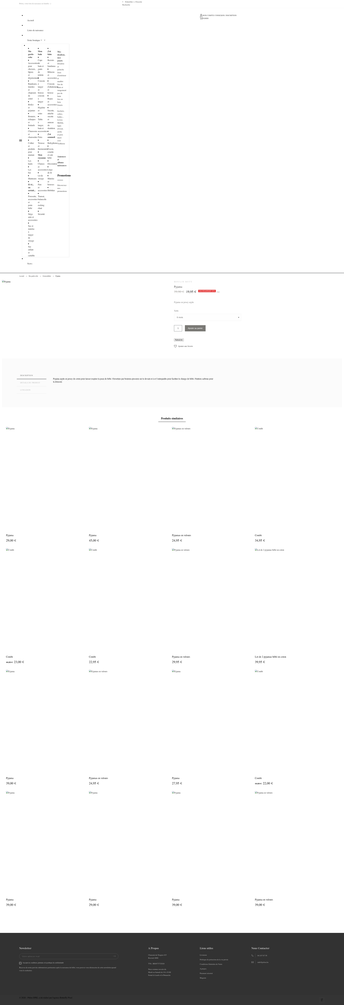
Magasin (203, 978)
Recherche (126, 4)
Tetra (40, 137)
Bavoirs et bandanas (50, 63)
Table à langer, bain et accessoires (41, 125)
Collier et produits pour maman (31, 149)
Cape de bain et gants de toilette (41, 67)
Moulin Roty (183, 281)
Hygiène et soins (41, 110)
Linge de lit (50, 171)
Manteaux (31, 178)
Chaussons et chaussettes (31, 134)
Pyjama (9, 535)
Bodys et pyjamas (31, 107)
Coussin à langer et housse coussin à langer (41, 91)
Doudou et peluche (60, 66)
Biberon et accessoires (50, 74)
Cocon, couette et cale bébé (50, 153)
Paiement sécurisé (206, 973)
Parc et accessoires (41, 187)
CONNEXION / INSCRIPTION (225, 15)
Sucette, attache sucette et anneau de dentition (50, 119)
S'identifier (129, 2)
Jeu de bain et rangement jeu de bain (60, 90)
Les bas (29, 171)
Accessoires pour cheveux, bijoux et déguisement (31, 70)
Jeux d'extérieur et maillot (60, 77)
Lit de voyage (41, 177)
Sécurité (41, 214)
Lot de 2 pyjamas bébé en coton (270, 656)
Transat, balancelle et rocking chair (41, 202)
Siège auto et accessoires (31, 217)
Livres (60, 119)
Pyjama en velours (181, 656)
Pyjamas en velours (181, 535)
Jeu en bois (60, 100)
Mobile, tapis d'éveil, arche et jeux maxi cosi (60, 131)
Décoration (50, 163)
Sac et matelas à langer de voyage (31, 233)
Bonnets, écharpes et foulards (31, 121)
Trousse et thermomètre (41, 146)
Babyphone (50, 143)
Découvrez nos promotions (60, 188)
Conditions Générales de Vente (211, 964)
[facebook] (321, 999)
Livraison (203, 955)
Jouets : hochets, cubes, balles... (60, 111)
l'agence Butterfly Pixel (62, 997)
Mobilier (50, 190)
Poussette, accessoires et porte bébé (31, 202)
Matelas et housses (50, 181)
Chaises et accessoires (41, 166)
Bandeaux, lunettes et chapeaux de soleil (31, 91)
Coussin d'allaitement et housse (50, 88)
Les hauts (30, 162)
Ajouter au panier (195, 328)
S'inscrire (138, 2)
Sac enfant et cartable (31, 251)
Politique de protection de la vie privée (214, 959)
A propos (203, 968)
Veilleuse (60, 143)
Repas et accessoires (50, 101)
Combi (258, 535)
